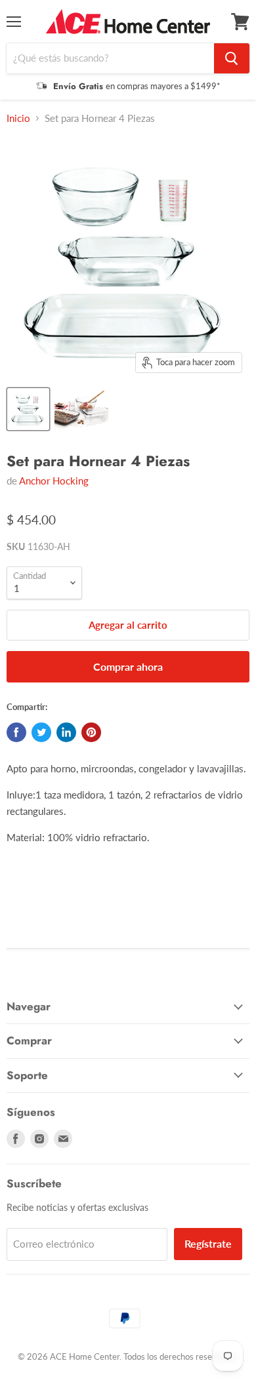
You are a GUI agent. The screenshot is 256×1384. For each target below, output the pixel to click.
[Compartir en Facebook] (16, 732)
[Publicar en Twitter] (41, 732)
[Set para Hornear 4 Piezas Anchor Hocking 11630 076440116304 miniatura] (28, 409)
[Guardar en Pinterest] (91, 732)
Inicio (18, 118)
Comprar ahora (128, 666)
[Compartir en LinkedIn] (66, 732)
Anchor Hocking (54, 480)
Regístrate (208, 1243)
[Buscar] (231, 58)
